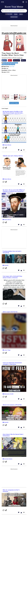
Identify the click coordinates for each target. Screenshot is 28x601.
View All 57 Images (14, 103)
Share (4, 60)
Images (15, 14)
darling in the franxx (6, 64)
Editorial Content (14, 16)
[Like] (21, 150)
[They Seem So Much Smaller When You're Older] (14, 41)
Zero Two (12, 66)
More (24, 60)
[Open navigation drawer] (26, 2)
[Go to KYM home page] (2, 2)
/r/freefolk (6, 265)
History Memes (7, 145)
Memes (21, 14)
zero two (13, 64)
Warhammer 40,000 (8, 394)
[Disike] (19, 150)
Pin (10, 60)
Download (17, 60)
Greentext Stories (8, 459)
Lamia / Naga (7, 350)
